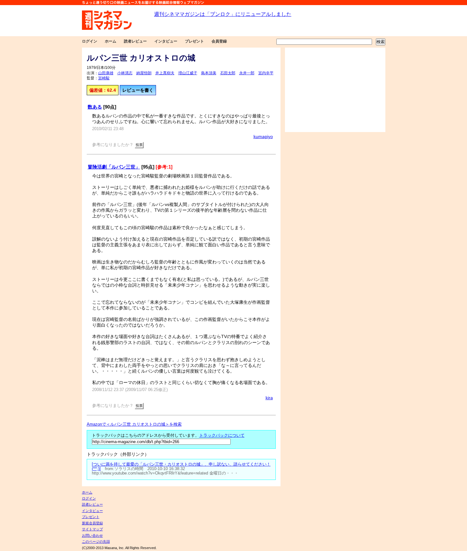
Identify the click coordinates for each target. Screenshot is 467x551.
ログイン (89, 41)
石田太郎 (227, 73)
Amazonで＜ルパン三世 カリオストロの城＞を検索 (134, 424)
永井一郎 (246, 73)
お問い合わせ (92, 535)
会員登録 (219, 41)
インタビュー (165, 41)
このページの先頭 (96, 541)
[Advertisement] (335, 89)
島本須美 (208, 73)
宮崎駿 (104, 78)
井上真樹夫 (164, 73)
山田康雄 (105, 73)
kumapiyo (263, 136)
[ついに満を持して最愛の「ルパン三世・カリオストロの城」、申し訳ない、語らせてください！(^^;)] (181, 466)
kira (269, 397)
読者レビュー (135, 41)
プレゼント (194, 41)
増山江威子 (187, 73)
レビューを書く (137, 90)
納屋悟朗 (144, 73)
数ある (95, 107)
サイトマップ (92, 529)
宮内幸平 (266, 73)
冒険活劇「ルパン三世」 (114, 166)
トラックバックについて (222, 435)
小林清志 (124, 73)
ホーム (110, 41)
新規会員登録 (92, 523)
